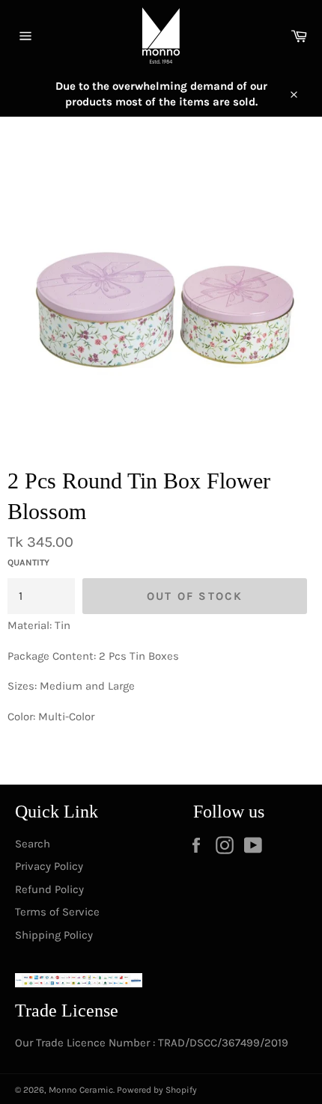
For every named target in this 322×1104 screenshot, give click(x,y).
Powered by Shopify (157, 1090)
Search (32, 843)
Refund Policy (49, 889)
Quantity (28, 562)
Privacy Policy (49, 866)
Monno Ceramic (81, 1090)
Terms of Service (57, 912)
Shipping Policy (54, 935)
